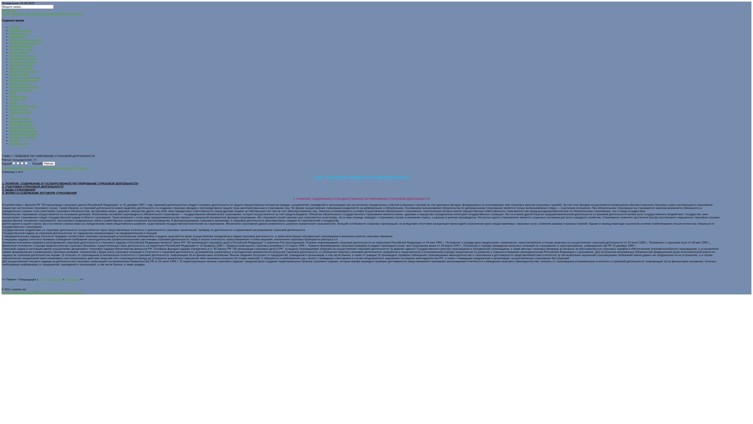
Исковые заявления (49, 13)
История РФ (28, 13)
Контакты (68, 13)
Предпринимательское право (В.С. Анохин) (61, 167)
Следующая (54, 279)
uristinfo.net (9, 10)
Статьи (78, 13)
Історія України (11, 13)
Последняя (72, 279)
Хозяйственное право (16, 167)
